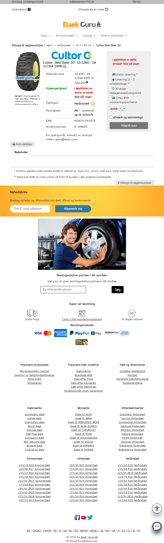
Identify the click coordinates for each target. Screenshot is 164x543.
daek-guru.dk (89, 537)
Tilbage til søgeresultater (27, 45)
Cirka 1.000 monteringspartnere (82, 319)
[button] (157, 508)
